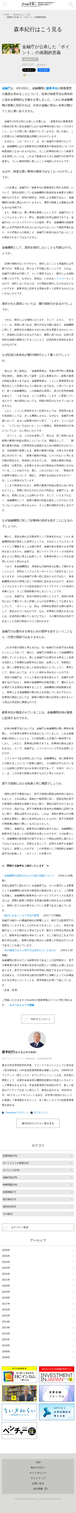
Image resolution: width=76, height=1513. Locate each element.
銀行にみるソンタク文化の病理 (21, 915)
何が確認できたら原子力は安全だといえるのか (30, 950)
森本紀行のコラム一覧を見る (38, 1123)
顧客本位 (52, 88)
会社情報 (38, 1488)
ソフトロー (60, 278)
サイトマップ (38, 1478)
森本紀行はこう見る (22, 15)
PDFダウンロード (41, 1019)
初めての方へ (38, 1467)
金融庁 (6, 88)
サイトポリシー (38, 1472)
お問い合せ (38, 1483)
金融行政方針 (30, 59)
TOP (38, 1462)
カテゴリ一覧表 (19, 1227)
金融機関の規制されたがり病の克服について (29, 875)
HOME (6, 15)
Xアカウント (41, 1112)
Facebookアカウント (17, 1112)
